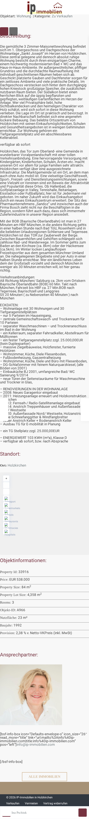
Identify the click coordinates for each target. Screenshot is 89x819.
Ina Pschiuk (19, 812)
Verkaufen (12, 803)
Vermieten (31, 803)
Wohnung (24, 16)
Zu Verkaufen (62, 16)
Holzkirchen (17, 465)
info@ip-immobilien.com (36, 744)
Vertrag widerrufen (55, 803)
